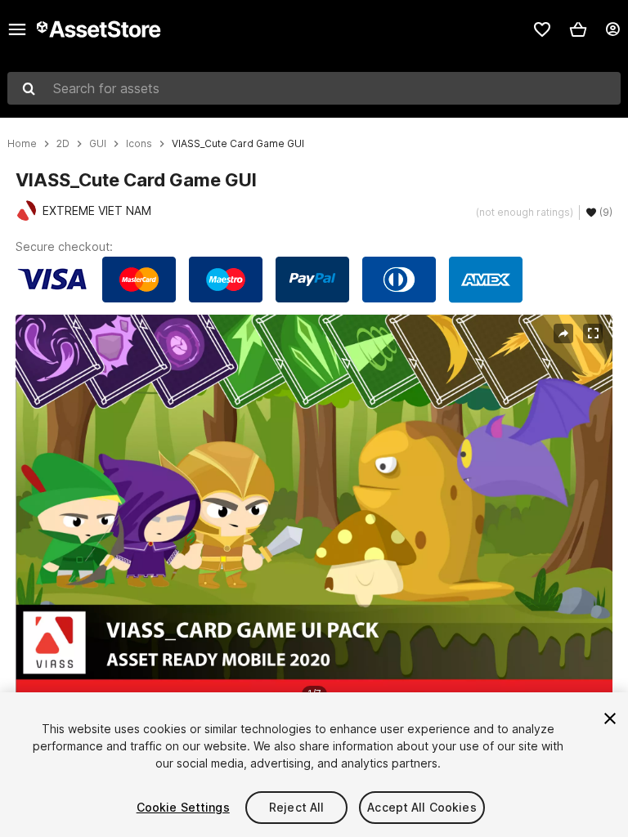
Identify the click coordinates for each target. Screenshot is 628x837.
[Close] (610, 718)
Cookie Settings (183, 807)
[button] (578, 29)
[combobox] (314, 88)
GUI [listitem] (97, 144)
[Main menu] (17, 29)
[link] (542, 29)
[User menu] (612, 29)
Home (22, 144)
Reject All (296, 807)
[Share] (563, 333)
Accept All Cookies (422, 807)
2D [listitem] (63, 144)
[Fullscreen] (593, 333)
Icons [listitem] (139, 144)
